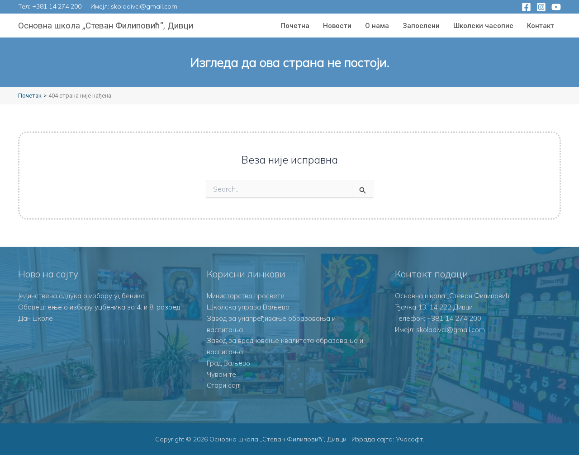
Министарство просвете (246, 295)
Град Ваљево (228, 363)
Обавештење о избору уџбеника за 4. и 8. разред (99, 307)
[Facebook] (526, 7)
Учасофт (409, 439)
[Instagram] (541, 7)
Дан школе (35, 318)
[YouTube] (556, 7)
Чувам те (221, 374)
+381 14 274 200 (56, 6)
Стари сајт (223, 385)
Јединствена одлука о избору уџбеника (81, 295)
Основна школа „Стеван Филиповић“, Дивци (105, 25)
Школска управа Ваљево (248, 307)
